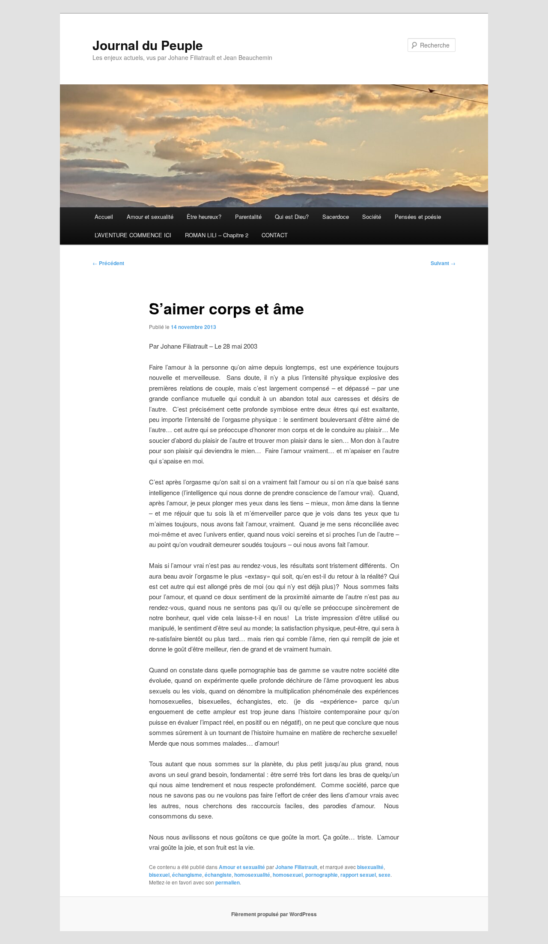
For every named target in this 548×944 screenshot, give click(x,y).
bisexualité (370, 867)
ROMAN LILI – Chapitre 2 (216, 235)
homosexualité (252, 874)
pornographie (321, 874)
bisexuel (159, 874)
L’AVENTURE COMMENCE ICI (133, 235)
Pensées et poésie (418, 216)
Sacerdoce (335, 216)
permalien (227, 882)
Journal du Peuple (147, 45)
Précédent (108, 263)
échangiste (218, 874)
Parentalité (248, 216)
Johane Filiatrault (296, 867)
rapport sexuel (358, 874)
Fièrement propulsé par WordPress (274, 914)
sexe (384, 874)
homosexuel (288, 874)
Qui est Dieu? (292, 216)
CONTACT (275, 235)
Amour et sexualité (150, 216)
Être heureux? (204, 216)
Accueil (104, 216)
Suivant (443, 263)
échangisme (187, 874)
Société (371, 216)
